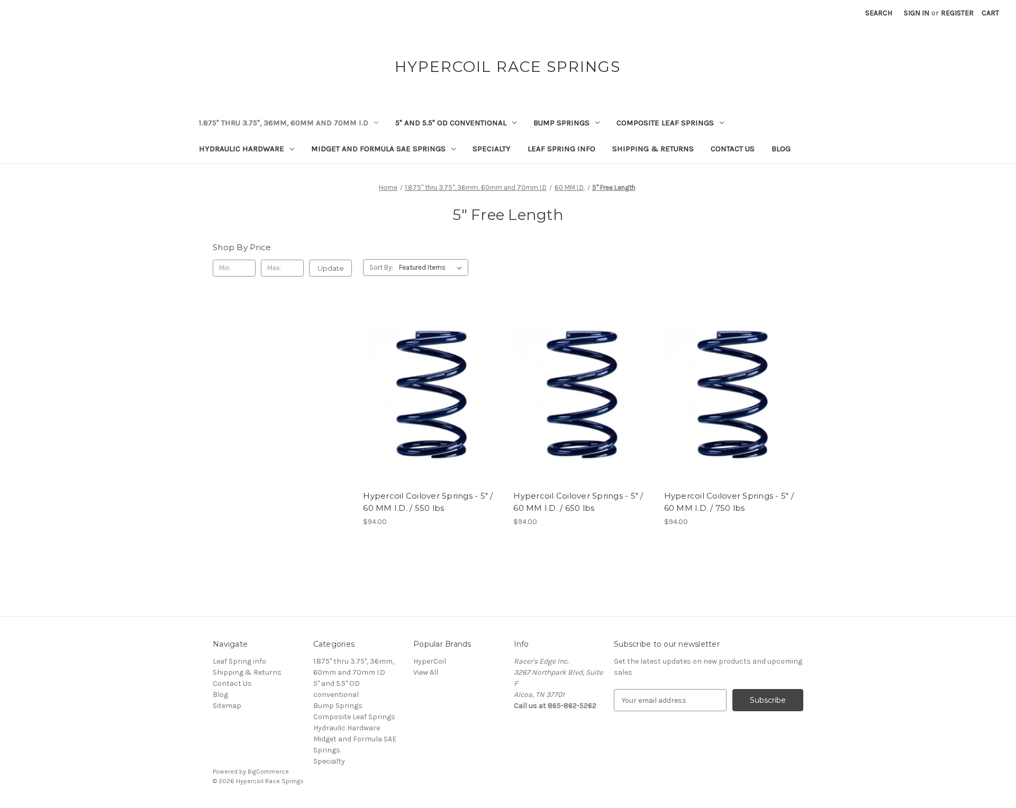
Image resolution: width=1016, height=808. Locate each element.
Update (331, 268)
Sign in (916, 12)
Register (957, 12)
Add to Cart (432, 412)
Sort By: (381, 267)
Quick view (431, 375)
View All (425, 672)
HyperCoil (429, 661)
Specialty (492, 148)
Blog (781, 148)
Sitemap (227, 705)
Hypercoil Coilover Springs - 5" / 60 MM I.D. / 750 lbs (729, 502)
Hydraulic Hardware (241, 148)
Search (878, 12)
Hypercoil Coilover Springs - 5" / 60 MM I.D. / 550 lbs (428, 502)
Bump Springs (561, 122)
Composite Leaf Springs (665, 122)
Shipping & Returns (653, 148)
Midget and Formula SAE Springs (378, 148)
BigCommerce (268, 771)
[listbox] (432, 268)
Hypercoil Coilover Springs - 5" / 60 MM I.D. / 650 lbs (578, 502)
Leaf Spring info (561, 148)
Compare (429, 393)
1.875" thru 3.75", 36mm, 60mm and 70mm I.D (283, 122)
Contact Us (733, 148)
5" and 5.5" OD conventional (450, 122)
